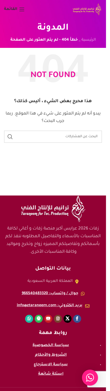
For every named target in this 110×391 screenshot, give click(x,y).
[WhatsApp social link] (29, 319)
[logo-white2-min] (53, 208)
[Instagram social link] (58, 319)
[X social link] (68, 319)
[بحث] (10, 137)
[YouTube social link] (48, 319)
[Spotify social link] (39, 319)
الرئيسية (88, 40)
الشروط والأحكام (51, 355)
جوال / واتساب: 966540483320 (50, 294)
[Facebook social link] (77, 319)
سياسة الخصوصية (51, 345)
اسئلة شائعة (51, 374)
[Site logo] (87, 10)
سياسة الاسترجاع (51, 365)
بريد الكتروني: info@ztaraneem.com (49, 306)
